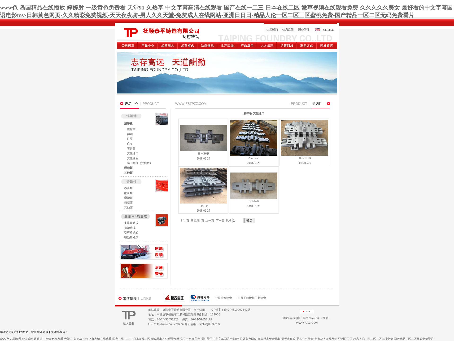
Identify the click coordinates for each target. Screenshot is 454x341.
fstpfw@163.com (209, 324)
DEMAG (254, 201)
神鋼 (130, 134)
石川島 (131, 148)
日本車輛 (203, 153)
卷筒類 (128, 188)
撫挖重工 (132, 129)
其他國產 (132, 158)
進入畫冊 (128, 323)
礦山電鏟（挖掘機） (140, 163)
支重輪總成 (131, 223)
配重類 (128, 193)
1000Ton (203, 206)
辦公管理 (304, 29)
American (253, 158)
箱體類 (128, 202)
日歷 (130, 139)
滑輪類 (128, 197)
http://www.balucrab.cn (169, 324)
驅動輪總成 (131, 237)
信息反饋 (288, 29)
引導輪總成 (131, 232)
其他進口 (132, 153)
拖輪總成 (129, 228)
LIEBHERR (304, 158)
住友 (130, 143)
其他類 (128, 172)
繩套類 (128, 167)
